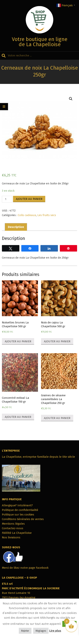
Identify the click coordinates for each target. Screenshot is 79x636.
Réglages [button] (40, 630)
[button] (70, 98)
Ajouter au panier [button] (18, 341)
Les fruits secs (46, 215)
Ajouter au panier (29, 199)
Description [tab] (16, 227)
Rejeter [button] (25, 630)
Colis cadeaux (27, 215)
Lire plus (55, 630)
